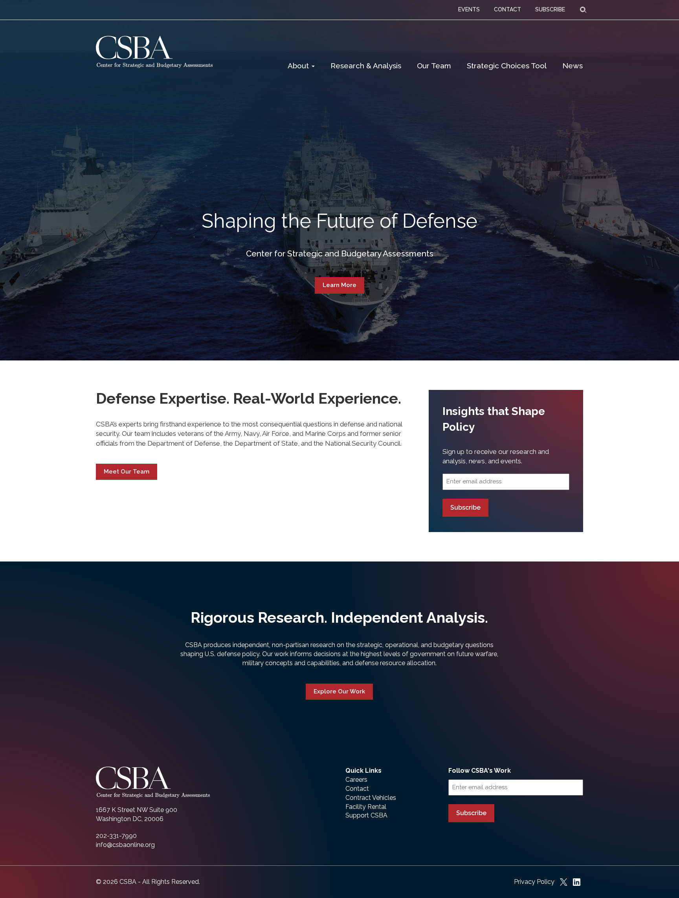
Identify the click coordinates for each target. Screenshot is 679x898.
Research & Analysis (365, 65)
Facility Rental (365, 806)
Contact (357, 788)
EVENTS (469, 9)
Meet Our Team (126, 471)
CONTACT (507, 9)
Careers (356, 779)
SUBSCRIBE (550, 9)
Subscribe (465, 507)
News (572, 65)
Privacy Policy (534, 881)
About (299, 65)
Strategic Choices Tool (507, 65)
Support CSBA (366, 815)
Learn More (339, 285)
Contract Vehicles (370, 797)
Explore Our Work (339, 691)
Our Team (434, 65)
